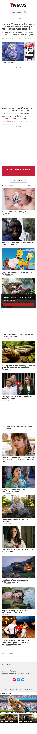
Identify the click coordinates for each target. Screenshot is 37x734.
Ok (18, 304)
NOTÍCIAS (9, 653)
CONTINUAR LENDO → (18, 171)
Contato (4, 664)
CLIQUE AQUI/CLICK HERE (22, 673)
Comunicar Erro (17, 180)
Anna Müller (28, 39)
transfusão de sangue (11, 121)
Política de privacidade (13, 664)
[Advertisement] (18, 86)
